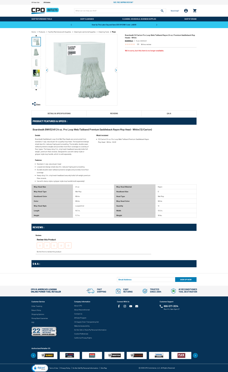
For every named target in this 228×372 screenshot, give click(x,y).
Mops (114, 32)
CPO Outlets (47, 2)
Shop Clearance (87, 19)
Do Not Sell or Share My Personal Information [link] (90, 330)
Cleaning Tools (103, 32)
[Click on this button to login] (186, 11)
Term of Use (53, 368)
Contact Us (78, 314)
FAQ (32, 322)
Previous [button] (71, 24)
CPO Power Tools (35, 2)
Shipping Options (37, 314)
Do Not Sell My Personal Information (85, 368)
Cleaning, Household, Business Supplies (139, 19)
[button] (36, 41)
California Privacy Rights (83, 338)
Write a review (146, 44)
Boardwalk (129, 41)
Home (33, 32)
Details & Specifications (59, 113)
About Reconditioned (82, 310)
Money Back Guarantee (39, 318)
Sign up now (186, 279)
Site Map (104, 368)
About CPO (78, 306)
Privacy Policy (65, 368)
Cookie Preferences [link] (81, 334)
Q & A (169, 113)
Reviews (114, 113)
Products (42, 32)
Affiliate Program (80, 318)
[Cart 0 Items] (195, 10)
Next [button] (157, 24)
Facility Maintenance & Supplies (59, 32)
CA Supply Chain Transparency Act (86, 322)
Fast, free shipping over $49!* (123, 2)
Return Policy (36, 310)
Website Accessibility (82, 326)
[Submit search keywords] (162, 10)
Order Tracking (36, 306)
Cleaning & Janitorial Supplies (85, 32)
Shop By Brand (190, 19)
